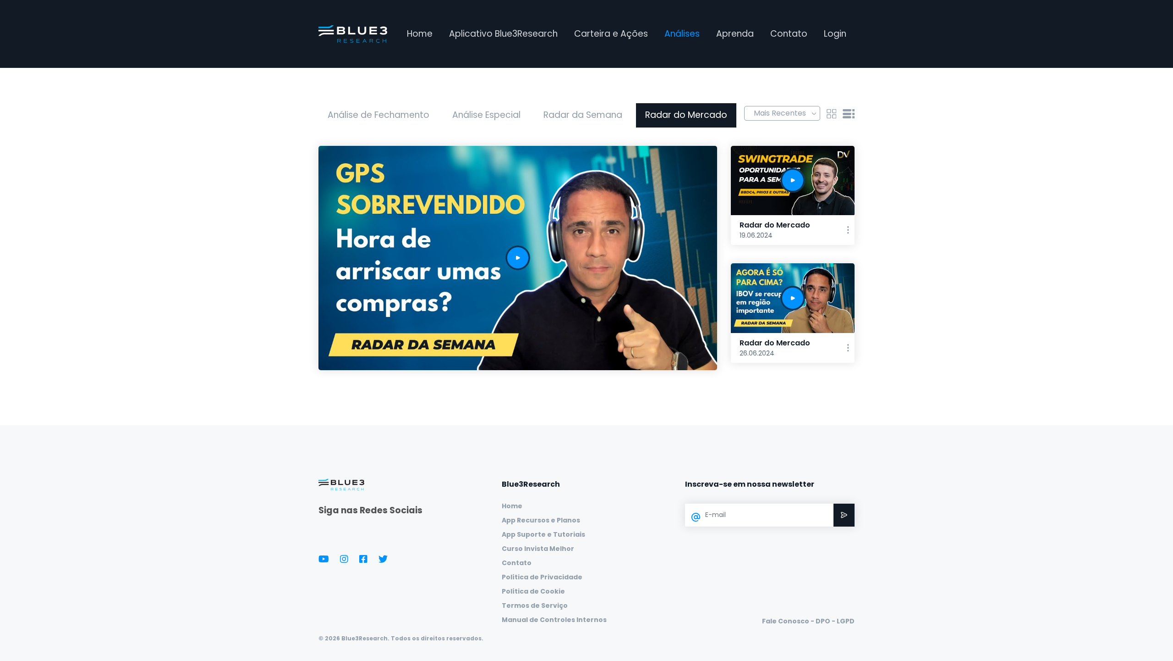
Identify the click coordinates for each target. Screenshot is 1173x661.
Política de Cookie (533, 591)
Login (835, 34)
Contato (788, 34)
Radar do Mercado (686, 115)
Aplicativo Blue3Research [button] (503, 34)
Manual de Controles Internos (554, 619)
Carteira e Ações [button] (611, 34)
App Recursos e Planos (541, 520)
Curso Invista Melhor (538, 548)
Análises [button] (682, 34)
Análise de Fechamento (378, 115)
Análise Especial (486, 115)
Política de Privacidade (542, 577)
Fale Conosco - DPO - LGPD (808, 621)
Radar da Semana (582, 115)
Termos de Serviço (535, 605)
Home (420, 34)
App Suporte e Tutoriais (543, 534)
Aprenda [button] (735, 34)
